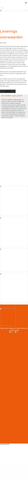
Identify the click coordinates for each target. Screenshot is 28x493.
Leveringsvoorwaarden (8, 490)
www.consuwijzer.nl (5, 50)
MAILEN (7, 91)
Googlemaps (4, 492)
